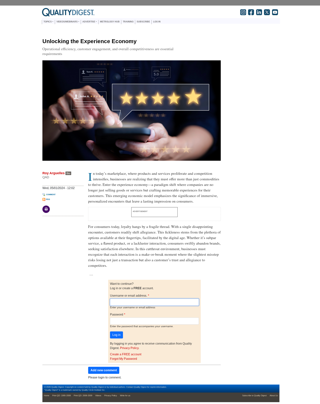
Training (128, 21)
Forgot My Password (123, 358)
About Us (274, 395)
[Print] (46, 209)
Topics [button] (48, 21)
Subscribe (143, 21)
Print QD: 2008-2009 (83, 395)
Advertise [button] (88, 21)
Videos (98, 395)
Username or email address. (128, 295)
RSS (48, 199)
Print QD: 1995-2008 (61, 395)
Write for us (125, 395)
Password (116, 314)
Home (46, 395)
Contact (129, 387)
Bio (68, 173)
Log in (157, 21)
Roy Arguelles (53, 173)
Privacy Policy (129, 348)
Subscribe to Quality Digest (254, 395)
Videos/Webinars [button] (67, 21)
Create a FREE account (125, 354)
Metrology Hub (110, 21)
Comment (51, 194)
